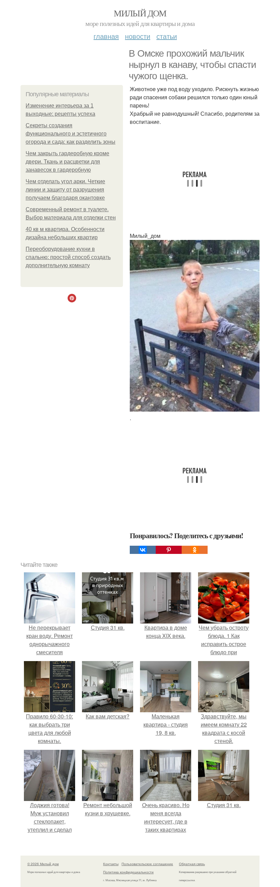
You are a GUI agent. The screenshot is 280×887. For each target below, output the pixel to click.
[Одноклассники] (195, 550)
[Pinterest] (169, 550)
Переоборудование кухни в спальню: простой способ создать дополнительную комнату (68, 257)
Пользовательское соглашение (147, 863)
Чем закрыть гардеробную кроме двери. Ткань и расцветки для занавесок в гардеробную (67, 162)
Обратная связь (192, 863)
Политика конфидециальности (128, 872)
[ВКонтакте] (143, 550)
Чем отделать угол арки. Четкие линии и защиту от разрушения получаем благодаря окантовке (65, 189)
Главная (106, 36)
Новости (137, 36)
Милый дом (140, 13)
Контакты (110, 863)
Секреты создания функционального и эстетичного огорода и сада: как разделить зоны (70, 134)
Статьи (166, 36)
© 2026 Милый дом (43, 863)
